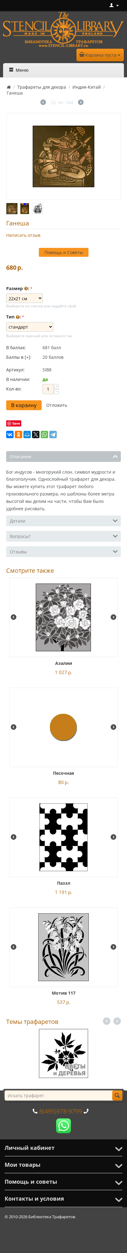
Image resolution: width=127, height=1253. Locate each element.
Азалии (63, 663)
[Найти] (117, 1095)
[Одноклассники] (18, 434)
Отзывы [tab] (18, 552)
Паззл (63, 883)
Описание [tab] (20, 456)
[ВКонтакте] (10, 434)
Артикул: (15, 370)
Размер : (17, 288)
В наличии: (18, 379)
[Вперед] (81, 103)
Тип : (13, 317)
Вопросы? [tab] (20, 536)
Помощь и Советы (63, 252)
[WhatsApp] (44, 434)
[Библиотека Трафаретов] (63, 29)
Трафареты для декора (41, 87)
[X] (35, 434)
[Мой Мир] (27, 434)
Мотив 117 (64, 993)
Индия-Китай (86, 87)
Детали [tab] (17, 521)
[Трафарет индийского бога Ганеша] (63, 156)
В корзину (24, 405)
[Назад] (43, 103)
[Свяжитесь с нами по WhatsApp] (63, 1125)
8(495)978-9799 (60, 1111)
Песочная (63, 773)
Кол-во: (14, 389)
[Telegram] (53, 434)
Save (16, 423)
